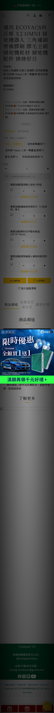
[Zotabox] (52, 381)
